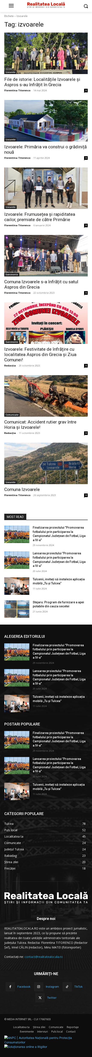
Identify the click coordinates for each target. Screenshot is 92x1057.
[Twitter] (40, 997)
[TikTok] (67, 986)
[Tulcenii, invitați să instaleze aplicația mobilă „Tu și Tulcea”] (16, 586)
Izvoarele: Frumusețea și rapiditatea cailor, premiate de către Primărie (39, 217)
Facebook (23, 986)
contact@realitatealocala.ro (44, 957)
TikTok (78, 986)
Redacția (10, 365)
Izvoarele (10, 72)
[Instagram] (38, 986)
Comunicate (12, 414)
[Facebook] (10, 986)
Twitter (51, 997)
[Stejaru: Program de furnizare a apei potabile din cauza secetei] (16, 609)
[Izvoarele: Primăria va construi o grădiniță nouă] (46, 121)
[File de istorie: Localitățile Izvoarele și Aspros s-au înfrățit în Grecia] (46, 53)
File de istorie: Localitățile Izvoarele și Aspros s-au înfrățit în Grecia (42, 82)
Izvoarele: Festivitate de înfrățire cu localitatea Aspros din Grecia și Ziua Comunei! (40, 354)
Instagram (52, 986)
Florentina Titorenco (17, 90)
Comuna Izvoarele (22, 489)
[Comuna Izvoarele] (46, 463)
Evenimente (12, 274)
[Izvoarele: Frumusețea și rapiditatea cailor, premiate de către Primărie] (46, 188)
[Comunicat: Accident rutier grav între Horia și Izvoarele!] (46, 396)
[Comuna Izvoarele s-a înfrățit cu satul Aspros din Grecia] (46, 255)
